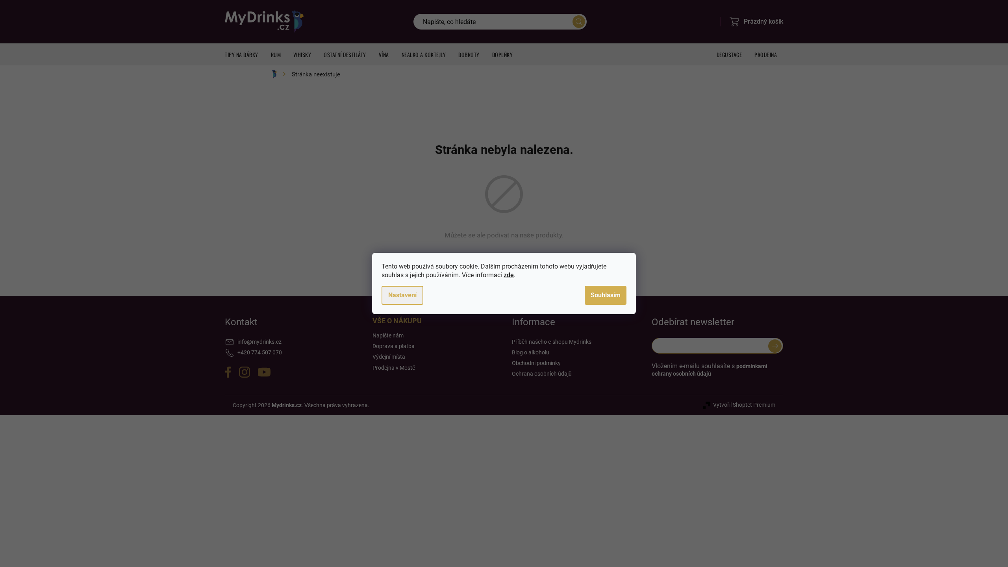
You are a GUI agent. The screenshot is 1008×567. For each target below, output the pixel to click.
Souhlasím (606, 295)
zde (509, 275)
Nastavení (402, 295)
